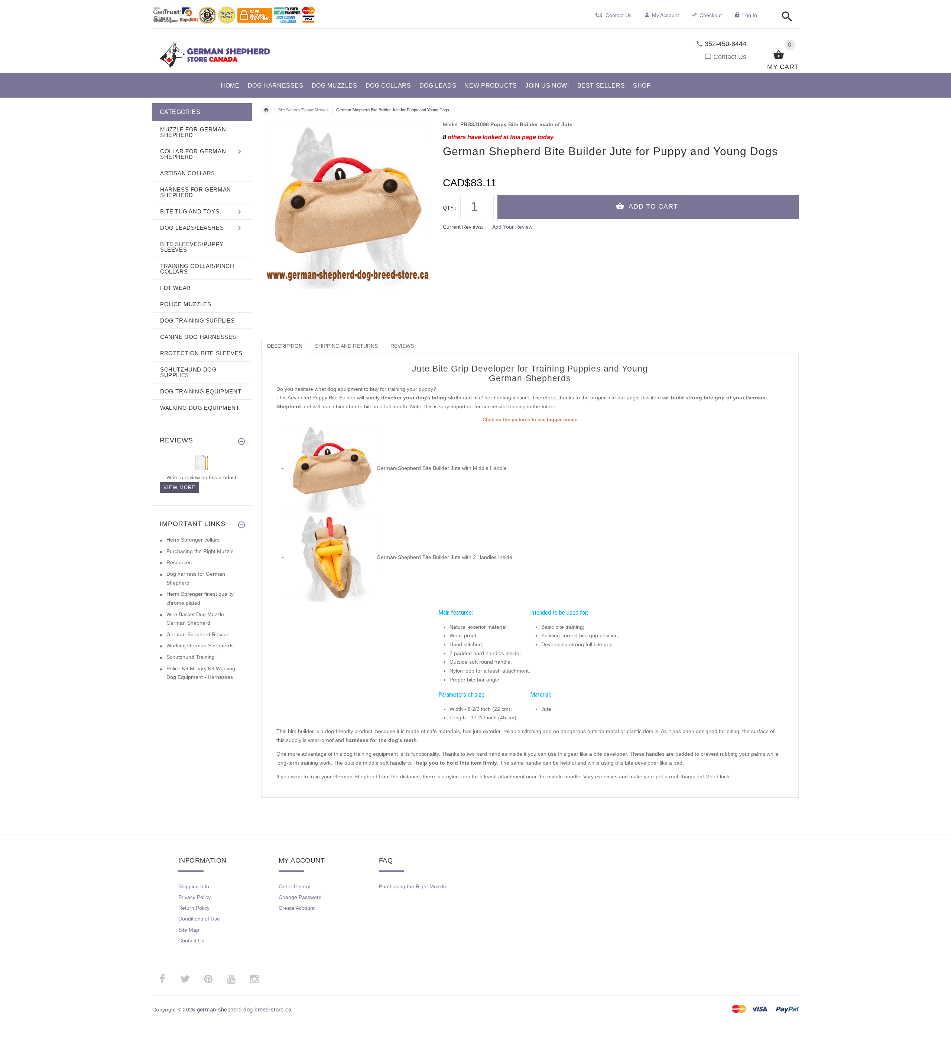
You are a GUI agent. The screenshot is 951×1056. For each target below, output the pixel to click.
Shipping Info (193, 886)
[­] (785, 16)
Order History (294, 886)
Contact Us (729, 57)
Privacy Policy (194, 897)
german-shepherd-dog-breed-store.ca (244, 1009)
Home (266, 110)
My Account (665, 15)
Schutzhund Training (190, 657)
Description (284, 346)
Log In (749, 15)
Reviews (402, 346)
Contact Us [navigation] (619, 15)
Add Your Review (512, 227)
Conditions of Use (199, 919)
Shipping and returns (346, 346)
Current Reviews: (463, 227)
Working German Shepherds (200, 645)
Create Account (297, 908)
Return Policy (194, 908)
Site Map (188, 930)
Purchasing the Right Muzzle (200, 551)
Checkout (711, 15)
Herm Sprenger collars (193, 540)
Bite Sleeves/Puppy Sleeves (303, 110)
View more (179, 487)
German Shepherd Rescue (198, 634)
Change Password (300, 897)
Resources (179, 562)
